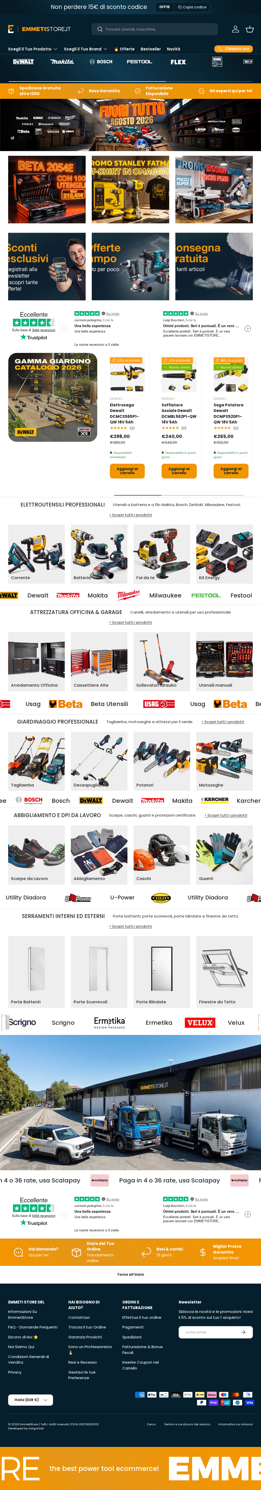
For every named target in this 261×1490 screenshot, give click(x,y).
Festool (170, 595)
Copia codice (194, 7)
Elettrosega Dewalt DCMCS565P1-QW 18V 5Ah (124, 413)
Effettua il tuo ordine (141, 1317)
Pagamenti (132, 1327)
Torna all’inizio (130, 1274)
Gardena (200, 800)
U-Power (18, 897)
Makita (27, 595)
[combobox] (155, 29)
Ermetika (48, 1022)
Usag (103, 704)
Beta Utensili (180, 704)
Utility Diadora (104, 897)
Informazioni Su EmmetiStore (22, 1314)
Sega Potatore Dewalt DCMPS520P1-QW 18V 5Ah (228, 413)
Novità (173, 49)
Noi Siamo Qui (21, 1346)
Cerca (151, 1424)
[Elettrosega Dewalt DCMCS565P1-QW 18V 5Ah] (127, 374)
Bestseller (151, 49)
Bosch (235, 595)
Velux (126, 1022)
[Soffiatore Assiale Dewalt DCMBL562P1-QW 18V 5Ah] (179, 374)
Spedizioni (131, 1337)
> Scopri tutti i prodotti (130, 514)
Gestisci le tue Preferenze (82, 1375)
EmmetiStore (29, 1424)
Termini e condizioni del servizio (187, 1424)
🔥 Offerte (124, 49)
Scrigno (210, 1022)
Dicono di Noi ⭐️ (23, 1337)
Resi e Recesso (82, 1362)
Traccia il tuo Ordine (87, 1327)
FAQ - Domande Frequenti (32, 1327)
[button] (249, 29)
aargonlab (36, 1428)
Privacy (14, 1372)
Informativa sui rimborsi (235, 1424)
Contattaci (79, 1317)
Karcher (126, 800)
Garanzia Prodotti (85, 1337)
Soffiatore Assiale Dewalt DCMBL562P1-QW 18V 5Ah (179, 413)
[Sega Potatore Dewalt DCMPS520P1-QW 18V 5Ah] (231, 374)
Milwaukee (94, 595)
